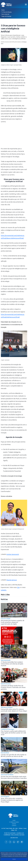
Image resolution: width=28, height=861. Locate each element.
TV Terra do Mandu (14, 822)
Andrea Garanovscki (13, 554)
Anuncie (14, 823)
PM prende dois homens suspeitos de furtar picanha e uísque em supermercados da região (12, 622)
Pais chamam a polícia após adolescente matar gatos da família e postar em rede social (13, 732)
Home (3, 10)
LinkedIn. (4, 590)
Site (18, 587)
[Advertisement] (14, 136)
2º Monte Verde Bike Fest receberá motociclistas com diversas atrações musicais (12, 663)
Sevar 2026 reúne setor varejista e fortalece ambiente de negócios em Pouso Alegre (12, 800)
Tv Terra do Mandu (6, 12)
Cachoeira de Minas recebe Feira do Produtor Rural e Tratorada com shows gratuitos (13, 687)
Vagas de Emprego (6, 16)
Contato (14, 825)
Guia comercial (5, 14)
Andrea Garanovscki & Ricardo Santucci (11, 41)
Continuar (14, 859)
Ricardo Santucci (12, 580)
